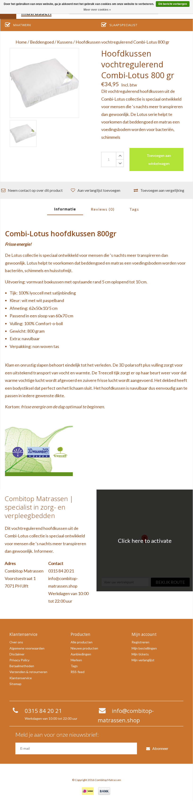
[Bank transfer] (104, 791)
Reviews (103, 209)
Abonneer (160, 748)
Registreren (140, 642)
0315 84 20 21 (61, 570)
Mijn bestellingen (144, 648)
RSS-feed (77, 672)
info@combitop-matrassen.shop (63, 582)
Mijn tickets (140, 654)
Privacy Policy (19, 660)
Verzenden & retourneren (28, 672)
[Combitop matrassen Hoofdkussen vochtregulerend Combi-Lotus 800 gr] (44, 82)
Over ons (16, 642)
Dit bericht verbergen (172, 4)
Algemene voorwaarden (26, 648)
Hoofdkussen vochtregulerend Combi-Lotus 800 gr (122, 42)
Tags (134, 209)
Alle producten (81, 642)
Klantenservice (20, 678)
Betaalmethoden (21, 666)
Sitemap (15, 684)
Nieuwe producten (84, 648)
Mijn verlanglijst (143, 660)
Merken (76, 660)
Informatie (65, 209)
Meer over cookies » (97, 9)
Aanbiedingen (81, 654)
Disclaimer (16, 654)
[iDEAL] (88, 791)
